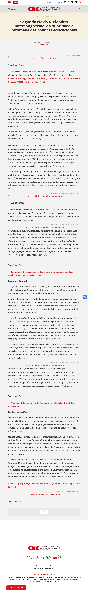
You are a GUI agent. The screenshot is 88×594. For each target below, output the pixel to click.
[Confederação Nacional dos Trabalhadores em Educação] (44, 11)
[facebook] (68, 2)
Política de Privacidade (67, 579)
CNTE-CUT (43, 17)
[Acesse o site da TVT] (9, 3)
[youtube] (79, 2)
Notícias (50, 17)
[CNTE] (44, 550)
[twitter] (65, 2)
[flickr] (76, 2)
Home (36, 17)
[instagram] (72, 2)
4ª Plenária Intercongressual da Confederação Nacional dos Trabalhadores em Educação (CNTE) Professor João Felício (44, 78)
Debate (44, 512)
